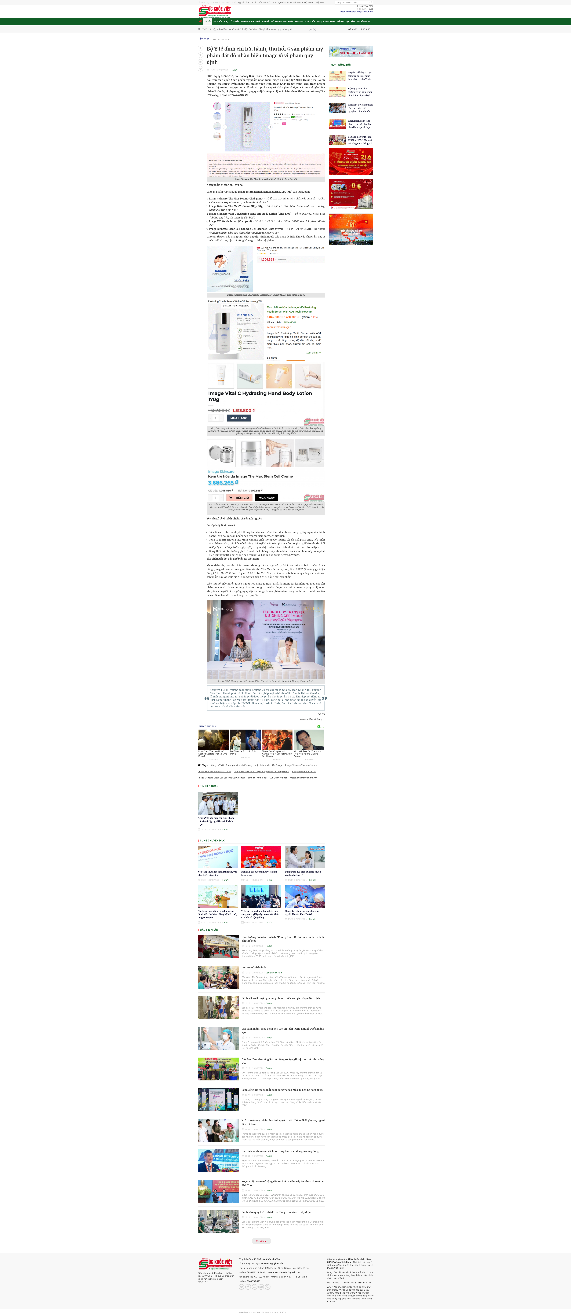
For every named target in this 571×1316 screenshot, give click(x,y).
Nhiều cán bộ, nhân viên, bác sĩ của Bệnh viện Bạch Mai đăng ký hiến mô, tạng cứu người (217, 914)
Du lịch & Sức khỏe (326, 22)
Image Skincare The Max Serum (301, 765)
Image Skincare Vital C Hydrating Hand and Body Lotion (261, 771)
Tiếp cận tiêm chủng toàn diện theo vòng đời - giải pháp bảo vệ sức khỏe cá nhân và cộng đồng (260, 914)
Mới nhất (352, 29)
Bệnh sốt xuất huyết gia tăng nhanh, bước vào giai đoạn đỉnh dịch (281, 998)
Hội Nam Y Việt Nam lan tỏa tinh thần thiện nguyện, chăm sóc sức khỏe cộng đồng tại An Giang (360, 108)
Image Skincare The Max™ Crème (214, 771)
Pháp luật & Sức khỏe (305, 22)
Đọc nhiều (366, 29)
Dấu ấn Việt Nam (221, 39)
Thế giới (340, 22)
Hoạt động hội (341, 64)
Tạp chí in (350, 22)
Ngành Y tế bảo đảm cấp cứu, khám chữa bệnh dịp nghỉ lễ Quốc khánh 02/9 (216, 821)
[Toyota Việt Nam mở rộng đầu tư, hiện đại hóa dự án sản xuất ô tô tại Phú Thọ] (218, 1191)
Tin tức (207, 22)
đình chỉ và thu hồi (257, 777)
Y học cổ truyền (231, 22)
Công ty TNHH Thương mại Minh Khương (231, 765)
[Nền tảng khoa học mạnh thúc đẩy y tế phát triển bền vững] (218, 857)
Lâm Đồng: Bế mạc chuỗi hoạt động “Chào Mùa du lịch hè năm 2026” (283, 1089)
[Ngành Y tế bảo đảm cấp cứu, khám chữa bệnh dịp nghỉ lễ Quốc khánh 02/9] (218, 803)
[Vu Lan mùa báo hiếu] (218, 977)
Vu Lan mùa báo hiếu (254, 967)
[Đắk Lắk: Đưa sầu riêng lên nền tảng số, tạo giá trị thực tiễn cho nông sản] (218, 1069)
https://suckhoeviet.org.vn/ (303, 777)
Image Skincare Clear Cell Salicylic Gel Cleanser (221, 777)
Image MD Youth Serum (304, 771)
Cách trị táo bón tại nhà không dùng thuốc (223, 29)
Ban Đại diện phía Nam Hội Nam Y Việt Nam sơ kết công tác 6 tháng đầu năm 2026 (360, 140)
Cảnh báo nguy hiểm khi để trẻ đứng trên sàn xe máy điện (276, 1212)
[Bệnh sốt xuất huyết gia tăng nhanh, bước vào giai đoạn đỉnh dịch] (218, 1007)
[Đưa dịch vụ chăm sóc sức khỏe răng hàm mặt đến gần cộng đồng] (218, 1160)
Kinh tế (265, 22)
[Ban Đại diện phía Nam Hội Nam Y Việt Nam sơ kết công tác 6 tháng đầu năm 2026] (337, 140)
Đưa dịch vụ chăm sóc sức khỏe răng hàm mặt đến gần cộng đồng (280, 1151)
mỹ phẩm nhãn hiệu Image (268, 765)
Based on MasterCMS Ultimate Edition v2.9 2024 (263, 1312)
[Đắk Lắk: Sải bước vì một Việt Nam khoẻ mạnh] (261, 857)
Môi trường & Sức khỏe (282, 22)
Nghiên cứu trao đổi (250, 22)
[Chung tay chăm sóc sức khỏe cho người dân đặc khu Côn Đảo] (305, 896)
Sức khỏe (217, 22)
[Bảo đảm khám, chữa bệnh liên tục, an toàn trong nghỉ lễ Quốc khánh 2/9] (218, 1038)
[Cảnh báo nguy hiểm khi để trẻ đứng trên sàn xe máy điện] (218, 1221)
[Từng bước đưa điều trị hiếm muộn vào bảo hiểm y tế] (305, 857)
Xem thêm (261, 1241)
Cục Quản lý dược (278, 777)
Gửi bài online (363, 22)
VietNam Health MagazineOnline (356, 11)
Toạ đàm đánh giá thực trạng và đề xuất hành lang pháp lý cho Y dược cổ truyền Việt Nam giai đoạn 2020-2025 (360, 76)
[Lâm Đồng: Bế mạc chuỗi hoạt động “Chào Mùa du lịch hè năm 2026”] (218, 1099)
